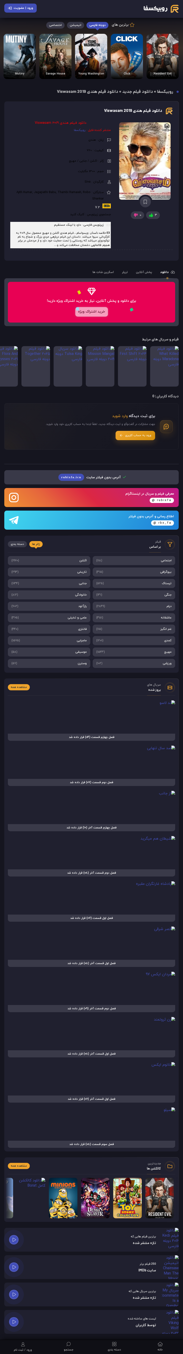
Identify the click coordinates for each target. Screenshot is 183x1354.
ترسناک (134, 583)
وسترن (49, 663)
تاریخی (49, 572)
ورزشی (134, 663)
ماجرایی (49, 640)
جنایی (49, 583)
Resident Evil (163, 74)
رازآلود (49, 606)
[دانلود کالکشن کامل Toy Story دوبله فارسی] (127, 1198)
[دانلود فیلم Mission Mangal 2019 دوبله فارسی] (100, 366)
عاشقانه (134, 618)
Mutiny (19, 74)
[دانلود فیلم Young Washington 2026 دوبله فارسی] (91, 56)
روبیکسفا (165, 92)
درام (134, 606)
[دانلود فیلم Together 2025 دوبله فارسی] (35, 366)
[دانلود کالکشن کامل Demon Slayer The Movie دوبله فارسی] (95, 1198)
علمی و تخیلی (49, 618)
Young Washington (91, 74)
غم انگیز (134, 629)
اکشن (49, 560)
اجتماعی (134, 560)
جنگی (134, 595)
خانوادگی (49, 595)
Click (127, 74)
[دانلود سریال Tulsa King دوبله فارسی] (68, 366)
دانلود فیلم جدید (137, 92)
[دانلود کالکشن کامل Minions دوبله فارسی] (63, 1198)
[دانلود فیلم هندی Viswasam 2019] (145, 161)
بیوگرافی (134, 572)
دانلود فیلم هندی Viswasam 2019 (133, 111)
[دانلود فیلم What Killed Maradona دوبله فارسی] (164, 366)
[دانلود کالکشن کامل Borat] (31, 1198)
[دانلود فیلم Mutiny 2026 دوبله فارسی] (20, 56)
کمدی (134, 640)
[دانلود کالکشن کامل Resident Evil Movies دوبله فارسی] (163, 56)
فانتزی (49, 629)
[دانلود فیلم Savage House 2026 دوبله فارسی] (55, 56)
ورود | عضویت (23, 8)
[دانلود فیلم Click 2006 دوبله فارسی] (127, 56)
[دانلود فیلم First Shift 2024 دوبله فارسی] (132, 366)
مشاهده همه (19, 687)
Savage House (55, 74)
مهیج (134, 652)
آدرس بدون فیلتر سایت (91, 477)
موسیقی (49, 652)
